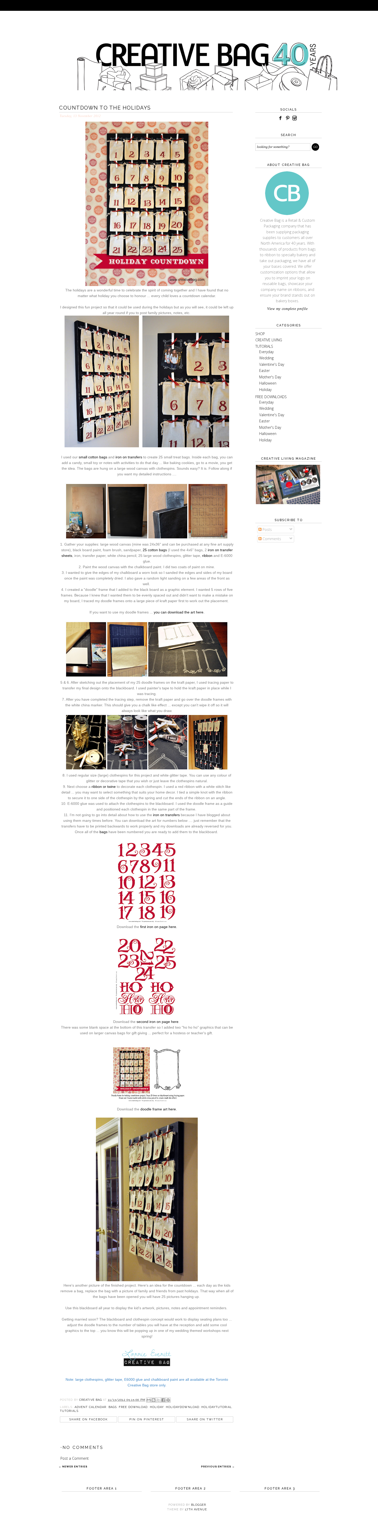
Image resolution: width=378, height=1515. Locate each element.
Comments (271, 538)
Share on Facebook (88, 1419)
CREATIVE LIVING (268, 339)
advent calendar (90, 1407)
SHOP (260, 333)
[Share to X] (158, 1400)
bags (103, 832)
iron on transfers (128, 457)
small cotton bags (93, 457)
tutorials (69, 1411)
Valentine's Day (271, 364)
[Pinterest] (287, 118)
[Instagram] (295, 118)
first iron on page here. (158, 927)
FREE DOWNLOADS (271, 396)
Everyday (266, 351)
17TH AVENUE (196, 1509)
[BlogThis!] (153, 1400)
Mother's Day (270, 377)
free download (133, 1407)
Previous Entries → (218, 1466)
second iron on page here (157, 1022)
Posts (267, 529)
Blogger (198, 1505)
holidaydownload (183, 1407)
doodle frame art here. (158, 1109)
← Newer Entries (73, 1466)
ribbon (207, 556)
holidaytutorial (216, 1407)
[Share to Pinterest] (168, 1400)
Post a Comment (74, 1458)
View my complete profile (287, 309)
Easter (264, 370)
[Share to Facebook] (163, 1400)
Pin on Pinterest (146, 1419)
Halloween (267, 383)
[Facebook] (280, 118)
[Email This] (148, 1400)
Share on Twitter (205, 1419)
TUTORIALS (264, 346)
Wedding (266, 357)
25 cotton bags (155, 550)
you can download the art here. (179, 612)
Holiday (265, 389)
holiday (157, 1407)
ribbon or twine (104, 787)
